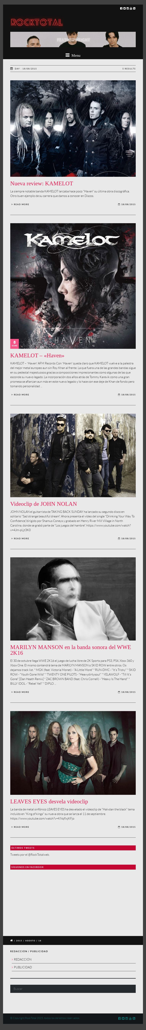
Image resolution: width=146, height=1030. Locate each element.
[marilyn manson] (73, 598)
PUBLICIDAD (23, 967)
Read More (21, 204)
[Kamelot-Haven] (73, 286)
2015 (19, 941)
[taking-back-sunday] (73, 455)
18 (39, 941)
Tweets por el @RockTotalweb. (30, 854)
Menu (75, 55)
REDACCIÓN (23, 959)
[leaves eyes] (73, 753)
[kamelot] (73, 128)
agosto (30, 941)
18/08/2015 (128, 204)
